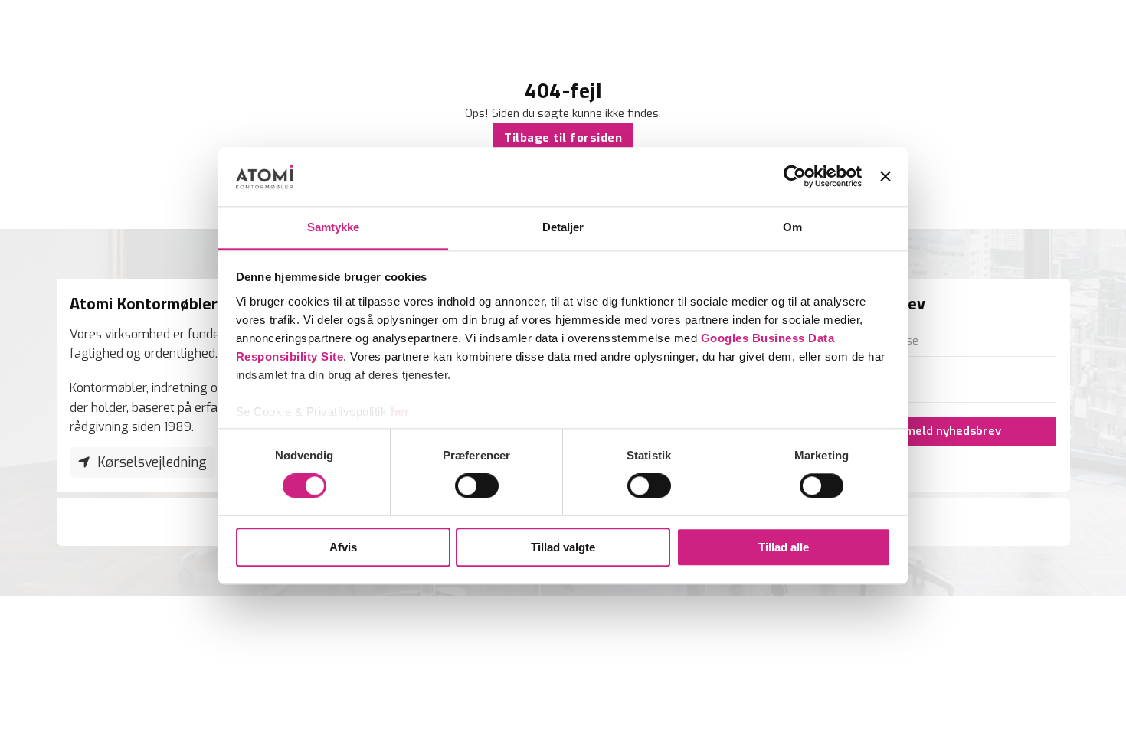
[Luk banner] (885, 177)
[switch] (477, 485)
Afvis (343, 547)
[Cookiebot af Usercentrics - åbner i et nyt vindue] (795, 176)
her (400, 411)
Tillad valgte (563, 547)
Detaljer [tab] (563, 227)
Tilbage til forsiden (563, 137)
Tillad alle (783, 547)
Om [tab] (792, 227)
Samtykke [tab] (333, 227)
